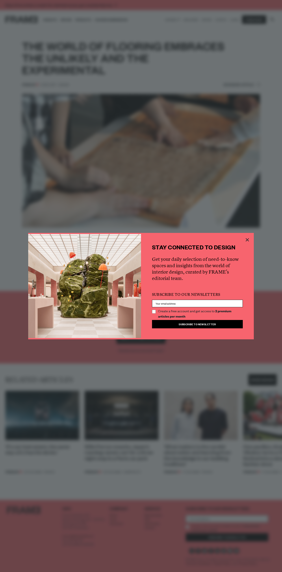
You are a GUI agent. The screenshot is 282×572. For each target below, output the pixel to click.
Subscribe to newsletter (197, 324)
